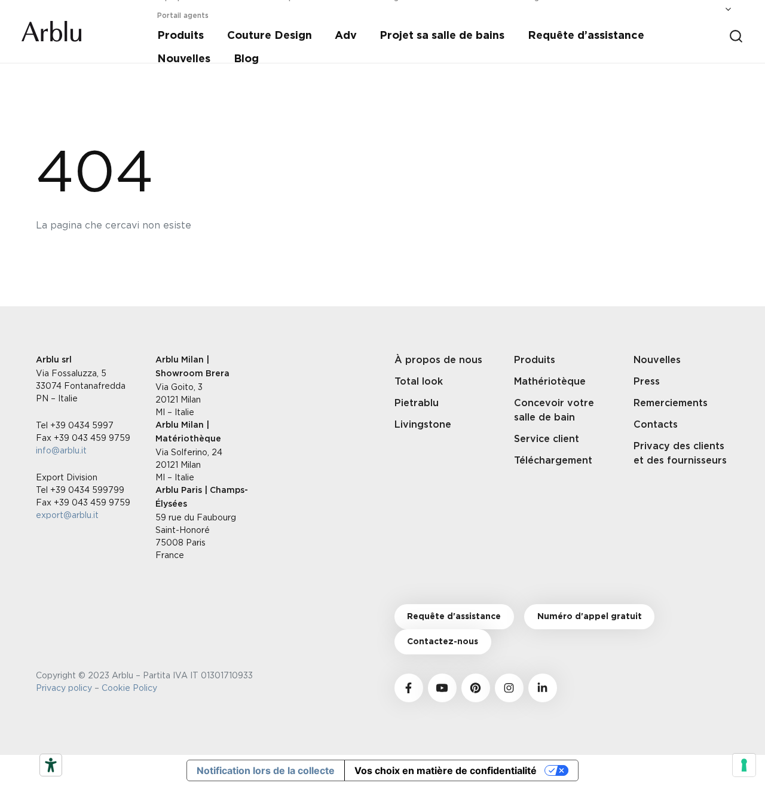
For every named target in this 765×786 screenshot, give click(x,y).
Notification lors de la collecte (266, 770)
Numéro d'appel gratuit (589, 617)
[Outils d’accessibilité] (50, 765)
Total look (418, 381)
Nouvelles (183, 59)
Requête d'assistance (454, 617)
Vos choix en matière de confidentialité (445, 770)
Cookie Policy (132, 687)
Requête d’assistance (586, 36)
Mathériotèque (550, 381)
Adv (346, 36)
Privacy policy (64, 687)
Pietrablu (416, 403)
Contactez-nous (442, 642)
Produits (180, 36)
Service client (546, 439)
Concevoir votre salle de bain (554, 410)
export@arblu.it (67, 514)
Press (647, 381)
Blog (246, 59)
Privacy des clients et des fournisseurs (680, 453)
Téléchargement (553, 460)
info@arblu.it (61, 450)
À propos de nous (438, 360)
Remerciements (671, 403)
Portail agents (183, 15)
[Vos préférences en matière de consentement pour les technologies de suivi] (744, 765)
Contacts (656, 424)
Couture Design (269, 36)
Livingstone (422, 424)
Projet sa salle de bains (442, 36)
